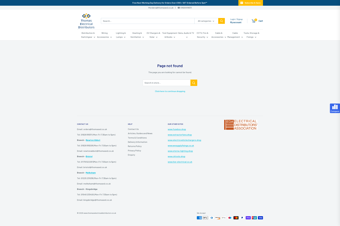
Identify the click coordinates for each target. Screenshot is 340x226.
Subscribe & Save (253, 3)
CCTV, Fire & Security (202, 35)
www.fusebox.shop (177, 129)
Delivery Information (137, 142)
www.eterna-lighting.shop (180, 151)
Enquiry (131, 154)
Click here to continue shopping (170, 91)
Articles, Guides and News (140, 133)
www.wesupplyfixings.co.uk (181, 145)
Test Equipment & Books (169, 35)
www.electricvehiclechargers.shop (184, 140)
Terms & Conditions (137, 137)
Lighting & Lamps (121, 35)
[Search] (221, 21)
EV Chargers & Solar (153, 35)
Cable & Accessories (217, 35)
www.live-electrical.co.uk (180, 161)
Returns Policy (135, 146)
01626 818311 (186, 7)
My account (235, 22)
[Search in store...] (193, 83)
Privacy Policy (134, 150)
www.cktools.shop (176, 156)
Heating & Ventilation (136, 35)
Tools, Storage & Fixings (251, 35)
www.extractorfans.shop (180, 134)
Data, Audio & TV (186, 33)
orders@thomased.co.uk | (164, 7)
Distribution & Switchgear (88, 35)
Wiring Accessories (103, 35)
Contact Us (133, 129)
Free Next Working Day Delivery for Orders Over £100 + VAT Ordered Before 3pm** (169, 3)
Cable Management (233, 35)
